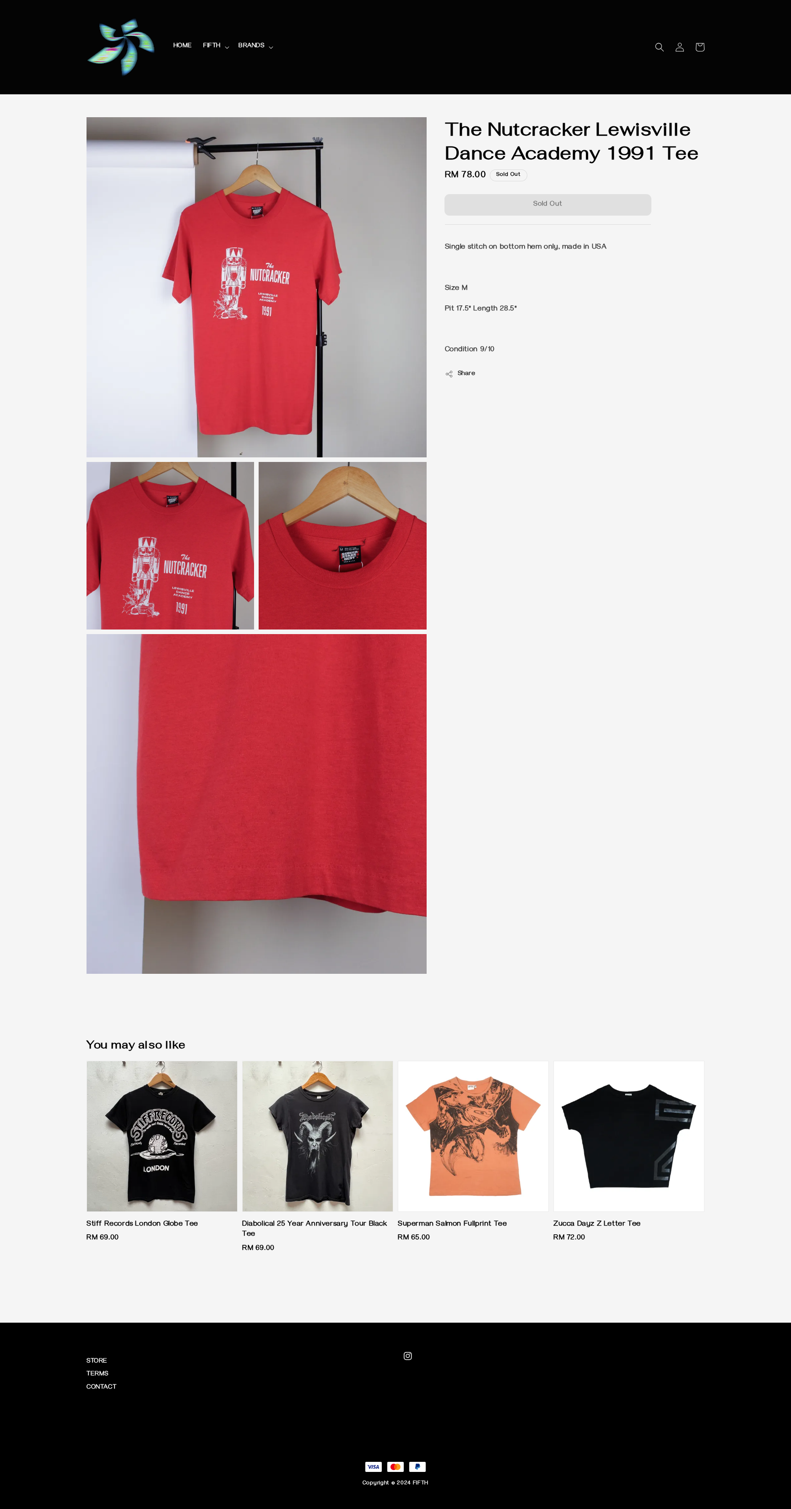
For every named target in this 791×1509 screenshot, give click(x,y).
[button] (660, 47)
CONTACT (101, 1388)
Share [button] (467, 374)
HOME (182, 46)
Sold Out (548, 205)
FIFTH (212, 46)
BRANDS (251, 46)
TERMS (97, 1375)
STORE (97, 1362)
